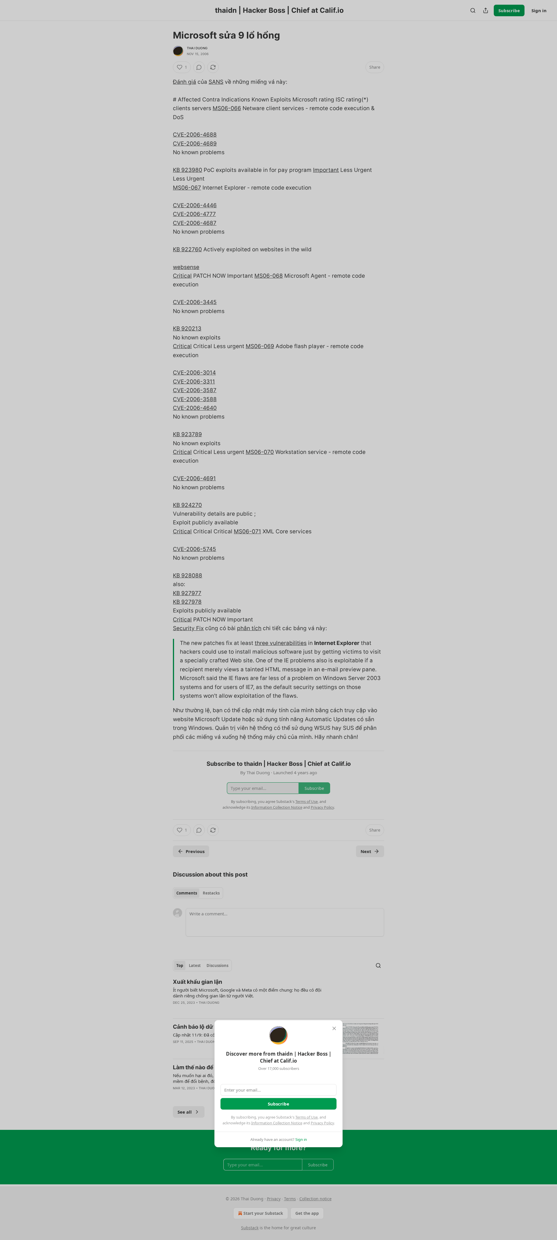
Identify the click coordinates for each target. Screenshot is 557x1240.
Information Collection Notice (276, 1123)
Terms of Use (306, 1117)
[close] (334, 1028)
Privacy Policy (322, 1123)
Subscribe (278, 1104)
